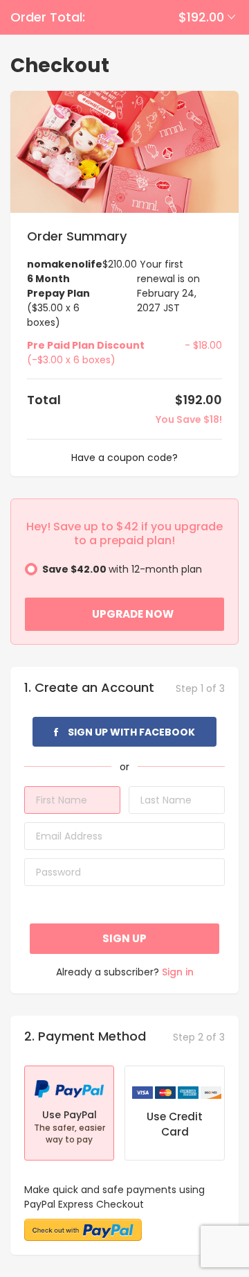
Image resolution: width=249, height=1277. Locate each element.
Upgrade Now (133, 614)
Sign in (178, 972)
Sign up (124, 938)
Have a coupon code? (124, 457)
